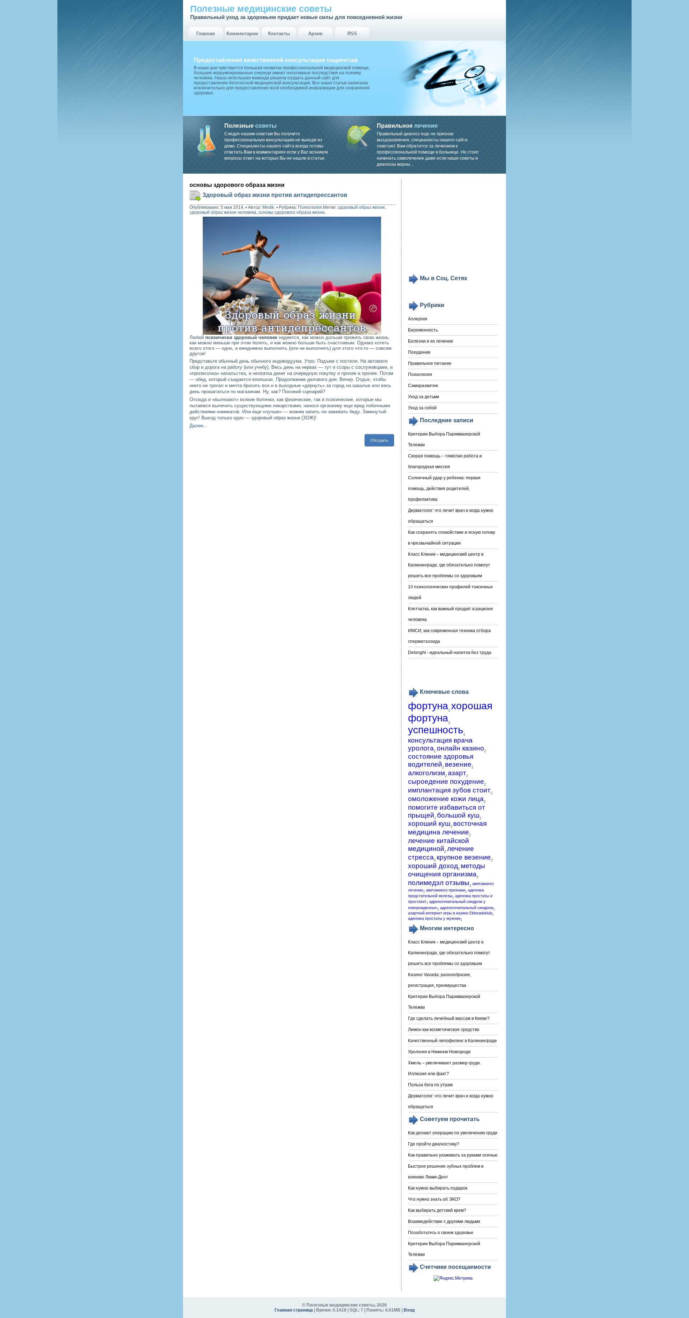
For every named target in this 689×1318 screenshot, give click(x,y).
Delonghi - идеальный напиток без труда (449, 652)
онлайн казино (460, 748)
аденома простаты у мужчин (434, 918)
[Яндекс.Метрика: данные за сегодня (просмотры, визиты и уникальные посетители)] (453, 1278)
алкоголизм (426, 773)
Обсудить (379, 440)
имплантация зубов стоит (449, 790)
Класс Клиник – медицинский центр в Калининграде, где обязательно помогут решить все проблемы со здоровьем (449, 565)
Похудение (419, 352)
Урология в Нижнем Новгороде (439, 1051)
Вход (409, 1310)
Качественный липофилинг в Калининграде (452, 1040)
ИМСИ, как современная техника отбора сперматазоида (449, 636)
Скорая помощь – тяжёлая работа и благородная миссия (445, 461)
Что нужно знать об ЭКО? (434, 1199)
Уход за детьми (423, 396)
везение (458, 764)
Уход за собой (422, 407)
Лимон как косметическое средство (443, 1029)
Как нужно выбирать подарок (437, 1188)
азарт (457, 773)
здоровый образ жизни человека (222, 212)
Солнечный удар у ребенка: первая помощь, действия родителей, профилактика (444, 488)
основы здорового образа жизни (291, 212)
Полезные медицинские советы (261, 9)
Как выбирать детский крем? (437, 1210)
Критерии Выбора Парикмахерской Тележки (444, 439)
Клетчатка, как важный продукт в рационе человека (450, 614)
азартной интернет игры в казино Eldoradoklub (450, 913)
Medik (268, 207)
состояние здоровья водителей (440, 760)
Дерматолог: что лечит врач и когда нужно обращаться (450, 516)
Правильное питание (429, 363)
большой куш (458, 815)
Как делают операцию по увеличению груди (452, 1132)
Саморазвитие (423, 385)
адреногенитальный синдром (466, 907)
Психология (310, 207)
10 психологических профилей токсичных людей (450, 592)
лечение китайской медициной (438, 844)
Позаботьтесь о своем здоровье (440, 1232)
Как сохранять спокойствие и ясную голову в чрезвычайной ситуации (451, 538)
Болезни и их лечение (430, 341)
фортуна (428, 705)
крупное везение (464, 857)
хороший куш (429, 823)
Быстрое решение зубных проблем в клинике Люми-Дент (445, 1172)
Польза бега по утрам (430, 1084)
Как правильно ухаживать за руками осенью (452, 1155)
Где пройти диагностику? (433, 1144)
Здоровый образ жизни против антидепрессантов (274, 195)
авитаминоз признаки (445, 890)
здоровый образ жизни (361, 207)
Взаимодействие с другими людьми (444, 1221)
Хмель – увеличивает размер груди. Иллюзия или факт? (444, 1068)
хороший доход (433, 866)
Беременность (423, 330)
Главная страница (294, 1310)
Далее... (198, 425)
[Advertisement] (453, 227)
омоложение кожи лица (446, 798)
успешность (435, 729)
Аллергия (417, 318)
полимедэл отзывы (438, 882)
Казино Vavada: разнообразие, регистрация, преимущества (439, 980)
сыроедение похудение (446, 781)
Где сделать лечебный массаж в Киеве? (448, 1018)
